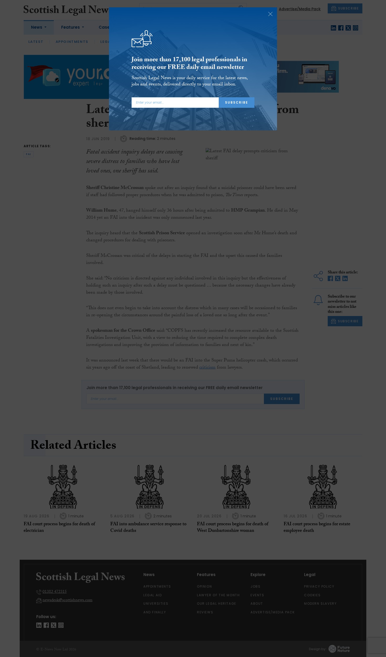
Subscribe (236, 102)
